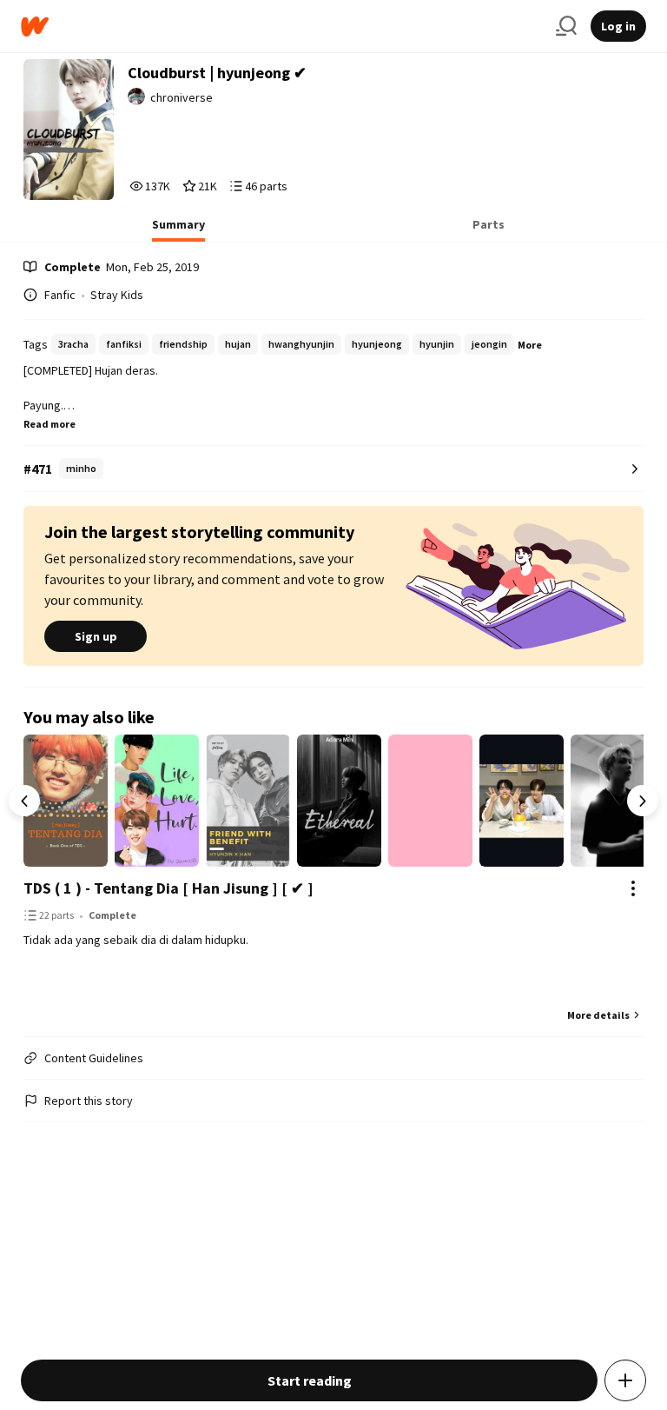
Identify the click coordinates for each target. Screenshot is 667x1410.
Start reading (309, 1380)
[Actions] (633, 888)
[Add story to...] (625, 1380)
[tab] (178, 229)
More (530, 344)
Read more (49, 423)
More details (598, 1014)
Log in (618, 26)
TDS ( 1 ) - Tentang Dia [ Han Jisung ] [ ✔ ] (168, 888)
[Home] (281, 26)
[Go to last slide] (24, 800)
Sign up (96, 636)
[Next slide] (642, 800)
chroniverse (181, 97)
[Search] (566, 26)
